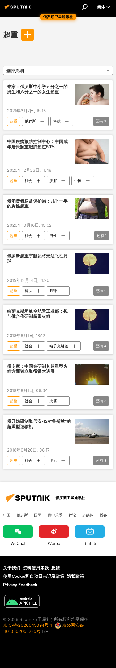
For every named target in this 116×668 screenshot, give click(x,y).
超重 (10, 34)
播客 (103, 515)
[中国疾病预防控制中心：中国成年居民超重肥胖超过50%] (92, 151)
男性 (53, 235)
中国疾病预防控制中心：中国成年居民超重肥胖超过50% (37, 144)
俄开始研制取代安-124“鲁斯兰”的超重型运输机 (39, 424)
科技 (57, 121)
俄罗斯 (30, 121)
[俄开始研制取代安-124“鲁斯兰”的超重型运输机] (92, 431)
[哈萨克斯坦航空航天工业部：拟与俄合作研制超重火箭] (92, 319)
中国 (78, 180)
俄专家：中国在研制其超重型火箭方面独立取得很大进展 (37, 369)
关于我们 (11, 568)
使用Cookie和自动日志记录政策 (33, 576)
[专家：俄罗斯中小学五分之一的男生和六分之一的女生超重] (92, 94)
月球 (53, 290)
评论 (72, 515)
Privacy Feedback (20, 584)
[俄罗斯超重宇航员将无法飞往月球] (92, 263)
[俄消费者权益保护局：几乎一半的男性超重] (92, 209)
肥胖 (53, 180)
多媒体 (87, 515)
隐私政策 (75, 576)
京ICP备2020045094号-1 (27, 625)
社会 (28, 180)
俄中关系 (55, 515)
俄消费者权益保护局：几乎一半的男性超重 (37, 203)
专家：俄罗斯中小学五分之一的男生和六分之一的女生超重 (37, 89)
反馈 (55, 568)
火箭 (53, 401)
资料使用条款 (36, 568)
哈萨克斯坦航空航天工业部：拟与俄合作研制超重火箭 (37, 314)
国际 (37, 515)
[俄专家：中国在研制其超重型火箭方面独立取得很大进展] (92, 374)
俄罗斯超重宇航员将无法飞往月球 (37, 258)
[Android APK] (22, 602)
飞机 (53, 460)
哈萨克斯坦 (58, 346)
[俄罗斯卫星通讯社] (18, 9)
